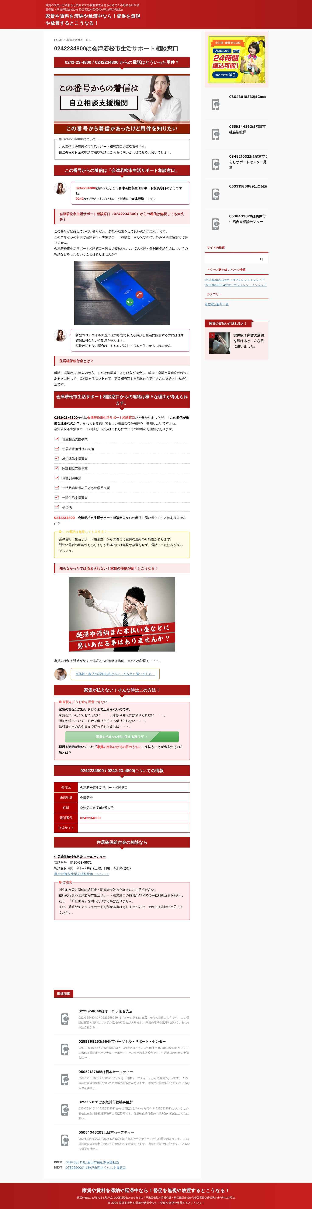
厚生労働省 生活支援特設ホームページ (81, 874)
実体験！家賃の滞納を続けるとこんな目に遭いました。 (115, 674)
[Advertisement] (122, 955)
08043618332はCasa (247, 96)
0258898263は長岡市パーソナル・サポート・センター (122, 1041)
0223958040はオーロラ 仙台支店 (106, 1011)
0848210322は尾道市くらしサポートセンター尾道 (248, 162)
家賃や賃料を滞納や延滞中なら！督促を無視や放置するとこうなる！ (156, 1190)
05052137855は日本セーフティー (106, 1072)
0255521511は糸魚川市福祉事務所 (106, 1102)
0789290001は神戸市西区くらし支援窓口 (96, 1168)
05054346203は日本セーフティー (106, 1132)
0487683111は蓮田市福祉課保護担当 (92, 1162)
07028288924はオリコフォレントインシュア (236, 285)
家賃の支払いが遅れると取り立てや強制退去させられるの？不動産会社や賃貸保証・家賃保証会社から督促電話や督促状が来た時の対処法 (156, 1197)
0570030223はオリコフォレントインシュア (235, 280)
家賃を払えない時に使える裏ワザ (120, 737)
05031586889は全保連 (248, 186)
